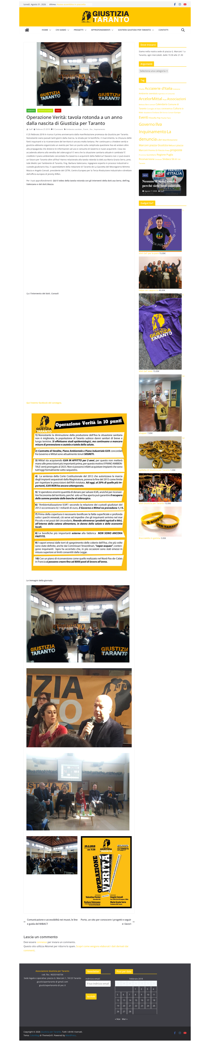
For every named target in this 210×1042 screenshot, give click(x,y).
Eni (161, 112)
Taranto (142, 163)
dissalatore (148, 112)
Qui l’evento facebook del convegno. (44, 402)
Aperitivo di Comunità (166, 94)
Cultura (177, 108)
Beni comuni (150, 104)
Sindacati (158, 159)
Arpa (165, 99)
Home (45, 29)
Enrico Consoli (168, 112)
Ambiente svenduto (74, 129)
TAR (179, 159)
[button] (49, 30)
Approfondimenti (100, 29)
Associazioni (176, 99)
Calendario (161, 104)
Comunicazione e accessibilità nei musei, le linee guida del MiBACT (52, 921)
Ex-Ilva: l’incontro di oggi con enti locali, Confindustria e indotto (72, 5)
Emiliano (155, 112)
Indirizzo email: (93, 978)
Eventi (85, 129)
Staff (30, 129)
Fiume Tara (166, 118)
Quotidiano (151, 154)
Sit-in (174, 159)
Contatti (163, 29)
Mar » (124, 1019)
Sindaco (166, 159)
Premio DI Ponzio (156, 150)
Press (167, 150)
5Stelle (141, 89)
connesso (42, 942)
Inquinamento (99, 129)
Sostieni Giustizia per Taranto (134, 29)
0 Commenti (58, 129)
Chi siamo (61, 29)
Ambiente (31, 111)
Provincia (142, 155)
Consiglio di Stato (154, 108)
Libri (159, 139)
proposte (176, 150)
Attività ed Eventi (45, 111)
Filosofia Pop (155, 117)
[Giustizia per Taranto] (27, 30)
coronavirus (167, 108)
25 (154, 1005)
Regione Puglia (165, 154)
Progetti (78, 29)
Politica (157, 171)
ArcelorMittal (150, 98)
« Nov (117, 1019)
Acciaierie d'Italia (158, 88)
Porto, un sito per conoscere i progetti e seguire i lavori (106, 921)
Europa (177, 112)
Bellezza (142, 104)
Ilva (91, 129)
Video (58, 111)
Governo (147, 124)
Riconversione (147, 159)
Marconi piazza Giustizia (153, 145)
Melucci (172, 145)
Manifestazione (170, 139)
